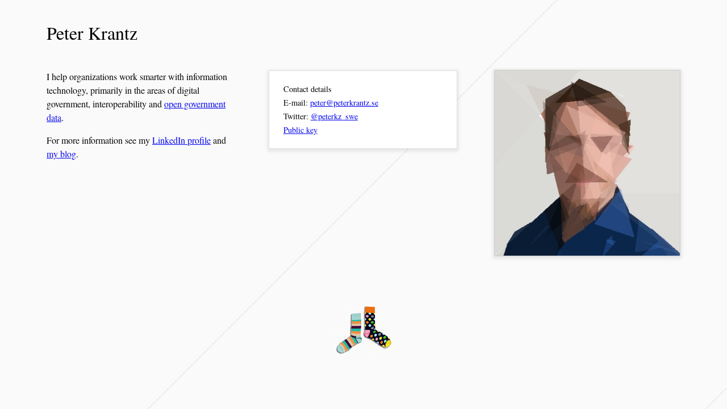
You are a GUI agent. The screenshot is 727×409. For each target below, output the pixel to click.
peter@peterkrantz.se (344, 102)
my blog (61, 154)
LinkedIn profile (181, 140)
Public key (300, 129)
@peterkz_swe (334, 116)
